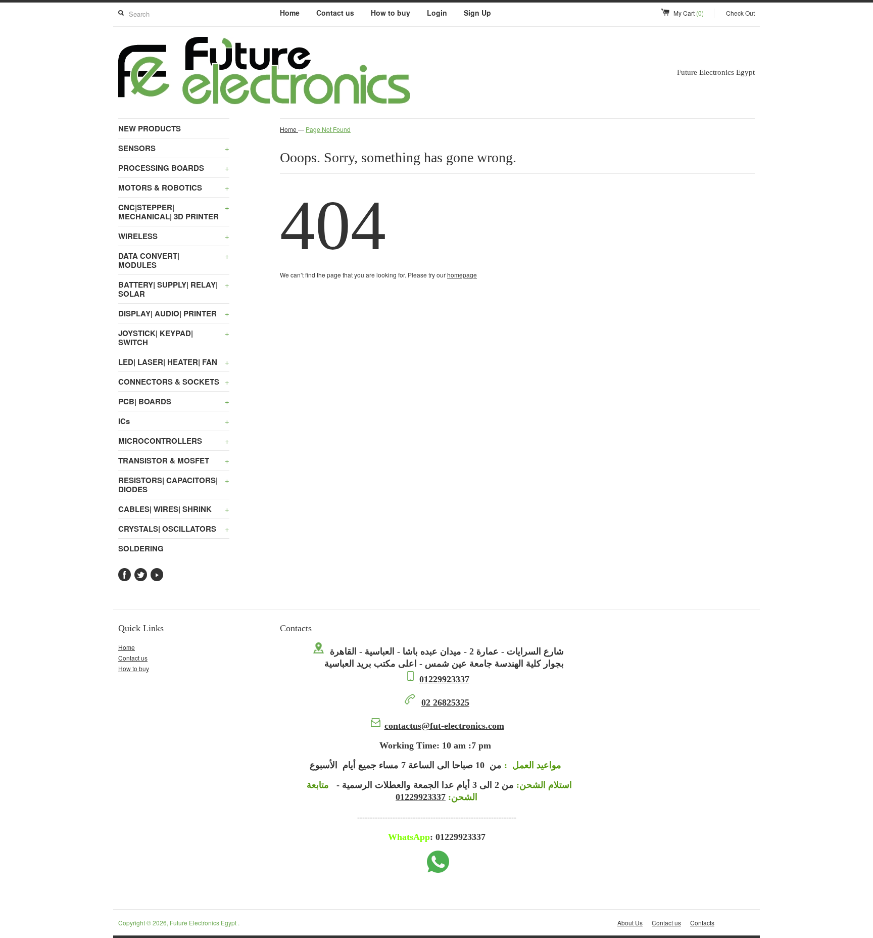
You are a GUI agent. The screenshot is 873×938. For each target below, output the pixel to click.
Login (437, 13)
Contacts (702, 922)
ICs (173, 421)
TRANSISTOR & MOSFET (173, 460)
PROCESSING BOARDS (173, 167)
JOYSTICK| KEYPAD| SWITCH (173, 337)
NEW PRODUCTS (149, 128)
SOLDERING (141, 548)
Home (290, 13)
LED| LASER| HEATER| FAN (173, 361)
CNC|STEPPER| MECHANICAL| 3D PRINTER (173, 212)
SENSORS (173, 148)
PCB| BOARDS (173, 401)
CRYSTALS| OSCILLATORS (173, 528)
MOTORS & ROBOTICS (173, 187)
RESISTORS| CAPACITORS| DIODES (173, 485)
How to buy (390, 13)
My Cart (688, 13)
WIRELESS (173, 236)
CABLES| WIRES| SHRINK (173, 508)
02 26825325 (445, 702)
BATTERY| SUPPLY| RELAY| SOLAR (173, 289)
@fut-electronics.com (444, 726)
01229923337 (444, 679)
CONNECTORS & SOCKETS (173, 381)
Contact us (335, 13)
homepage (462, 274)
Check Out (740, 13)
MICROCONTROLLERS (173, 440)
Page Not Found (328, 129)
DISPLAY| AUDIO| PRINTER (173, 313)
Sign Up (477, 13)
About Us (630, 922)
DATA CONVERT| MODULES (173, 260)
